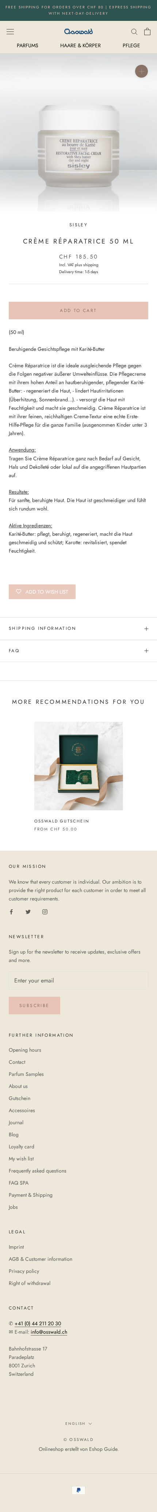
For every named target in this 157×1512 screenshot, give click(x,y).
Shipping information (42, 628)
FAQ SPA (18, 1182)
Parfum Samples (26, 1074)
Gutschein (19, 1098)
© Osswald (78, 1439)
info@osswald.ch (49, 1331)
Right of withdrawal (29, 1283)
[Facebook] (11, 911)
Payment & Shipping (31, 1195)
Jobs (13, 1207)
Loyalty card (21, 1146)
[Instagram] (44, 911)
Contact (17, 1062)
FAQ (14, 650)
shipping (90, 265)
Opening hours (25, 1050)
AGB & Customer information (40, 1259)
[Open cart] (147, 31)
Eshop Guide (103, 1449)
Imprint (16, 1247)
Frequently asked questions (37, 1170)
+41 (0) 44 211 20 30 (38, 1323)
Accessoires (22, 1110)
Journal (16, 1122)
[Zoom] (141, 71)
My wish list (21, 1158)
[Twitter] (28, 911)
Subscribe (34, 1005)
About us (18, 1086)
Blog (14, 1134)
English (75, 1423)
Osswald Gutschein (61, 821)
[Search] (134, 31)
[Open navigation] (10, 31)
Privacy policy (24, 1271)
